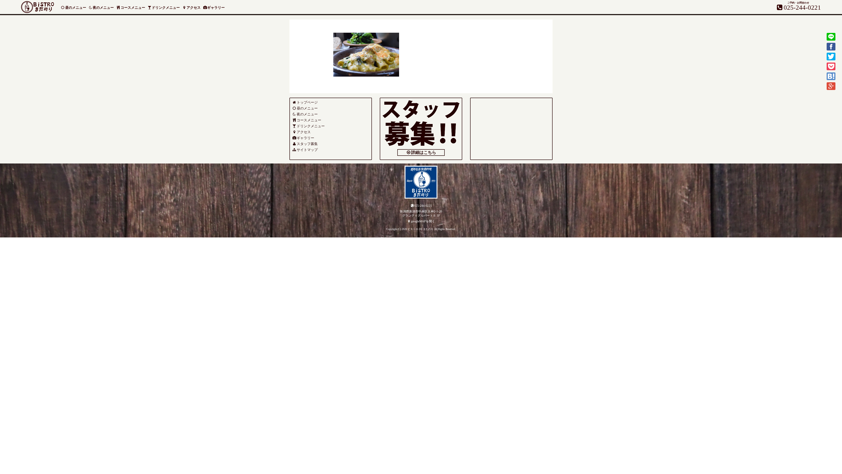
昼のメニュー (75, 7)
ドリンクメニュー (166, 7)
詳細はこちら (423, 152)
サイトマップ (307, 150)
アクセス (194, 7)
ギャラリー (216, 7)
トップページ (307, 102)
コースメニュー (133, 7)
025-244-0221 (423, 205)
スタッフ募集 (307, 144)
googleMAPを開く (423, 221)
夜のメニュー (103, 7)
